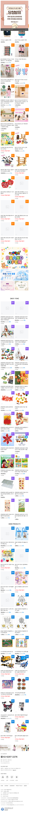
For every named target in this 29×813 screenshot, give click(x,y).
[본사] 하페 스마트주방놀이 (7, 735)
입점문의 (25, 785)
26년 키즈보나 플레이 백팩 (21, 40)
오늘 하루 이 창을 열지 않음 (7, 29)
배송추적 (14, 770)
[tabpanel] (14, 258)
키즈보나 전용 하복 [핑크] (20, 59)
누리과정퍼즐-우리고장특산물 (21, 651)
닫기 (26, 29)
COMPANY (6, 785)
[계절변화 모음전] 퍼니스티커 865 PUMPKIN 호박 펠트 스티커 (21, 516)
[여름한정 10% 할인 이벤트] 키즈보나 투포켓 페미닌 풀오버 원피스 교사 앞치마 (7, 102)
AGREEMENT (12, 785)
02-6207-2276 (10, 756)
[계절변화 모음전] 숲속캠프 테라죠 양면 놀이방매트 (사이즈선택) (7, 494)
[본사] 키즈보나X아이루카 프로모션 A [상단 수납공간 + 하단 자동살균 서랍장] (21, 102)
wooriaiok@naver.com (18, 801)
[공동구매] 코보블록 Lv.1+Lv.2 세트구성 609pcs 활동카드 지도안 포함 (21, 193)
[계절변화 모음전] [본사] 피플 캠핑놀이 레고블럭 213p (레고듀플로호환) (7, 364)
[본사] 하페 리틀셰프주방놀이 (21, 715)
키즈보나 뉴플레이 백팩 (6, 40)
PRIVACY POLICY (19, 785)
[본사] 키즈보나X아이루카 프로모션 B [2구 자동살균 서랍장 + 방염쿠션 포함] (7, 125)
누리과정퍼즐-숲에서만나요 (7, 651)
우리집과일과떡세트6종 (20, 693)
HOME (2, 785)
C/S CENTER (4, 753)
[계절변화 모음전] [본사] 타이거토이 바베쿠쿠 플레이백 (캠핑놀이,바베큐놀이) (7, 318)
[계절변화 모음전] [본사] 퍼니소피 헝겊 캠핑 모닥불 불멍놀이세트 (21, 364)
